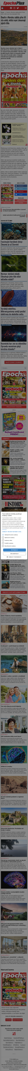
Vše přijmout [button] (14, 550)
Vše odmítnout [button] (14, 553)
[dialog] (14, 535)
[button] (14, 531)
